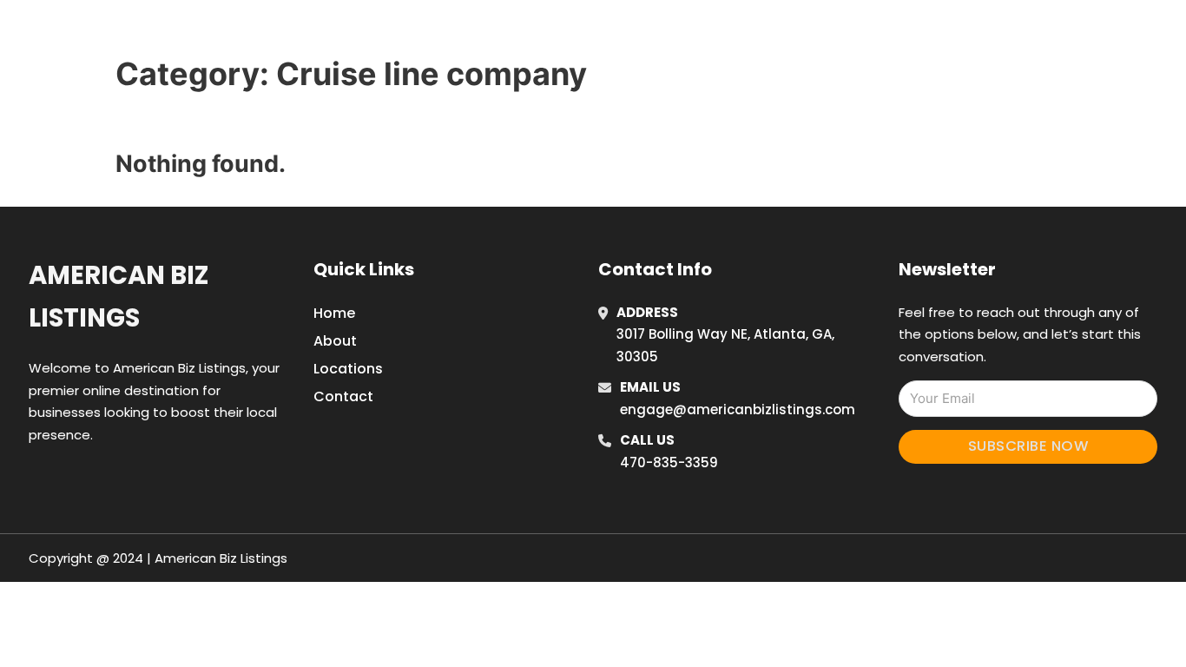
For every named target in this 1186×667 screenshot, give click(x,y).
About (335, 341)
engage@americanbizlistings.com (737, 409)
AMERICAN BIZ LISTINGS (276, 33)
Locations (900, 34)
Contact (343, 396)
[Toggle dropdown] (1017, 34)
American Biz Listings (118, 296)
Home (822, 34)
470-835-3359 (669, 462)
